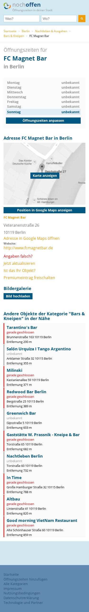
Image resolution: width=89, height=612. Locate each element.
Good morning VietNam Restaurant (42, 520)
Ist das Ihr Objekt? (19, 270)
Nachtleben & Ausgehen (51, 31)
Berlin (26, 31)
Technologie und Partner (23, 602)
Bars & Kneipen (14, 36)
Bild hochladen (18, 296)
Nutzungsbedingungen (22, 593)
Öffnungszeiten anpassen (43, 120)
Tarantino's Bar (22, 327)
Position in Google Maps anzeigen (44, 210)
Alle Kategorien (16, 583)
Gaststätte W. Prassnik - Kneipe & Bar (43, 434)
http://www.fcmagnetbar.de (28, 247)
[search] (81, 18)
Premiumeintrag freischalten (29, 277)
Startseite (10, 31)
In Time (14, 477)
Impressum (13, 588)
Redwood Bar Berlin (26, 391)
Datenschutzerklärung (21, 598)
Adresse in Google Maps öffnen (32, 238)
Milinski (14, 370)
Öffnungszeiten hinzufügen (25, 579)
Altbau (13, 499)
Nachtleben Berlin (25, 456)
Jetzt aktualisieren (19, 263)
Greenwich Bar (21, 413)
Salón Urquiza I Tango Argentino (39, 349)
